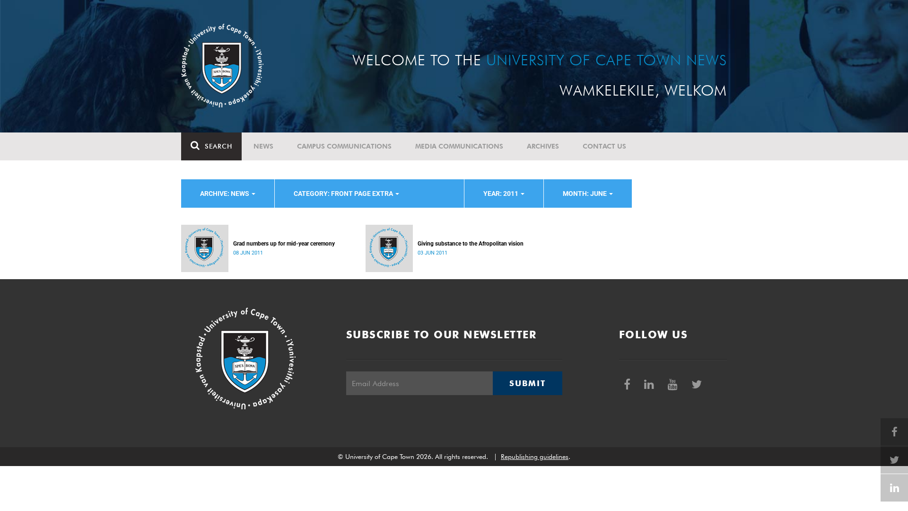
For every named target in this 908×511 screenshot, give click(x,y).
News (263, 146)
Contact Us (604, 146)
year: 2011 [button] (501, 193)
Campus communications (344, 146)
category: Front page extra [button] (344, 193)
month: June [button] (585, 193)
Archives (543, 146)
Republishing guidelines (534, 456)
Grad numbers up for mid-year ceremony (284, 243)
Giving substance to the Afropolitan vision (471, 243)
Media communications (459, 146)
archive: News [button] (225, 193)
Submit (527, 383)
